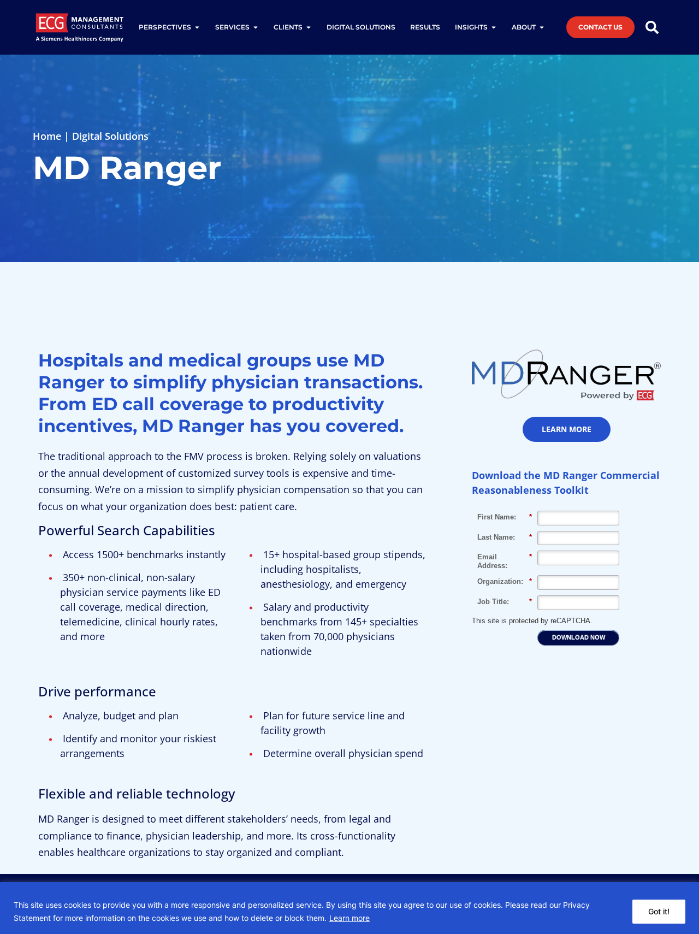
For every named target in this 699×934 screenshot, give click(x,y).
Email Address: (504, 561)
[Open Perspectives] (197, 27)
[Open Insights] (493, 27)
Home (47, 136)
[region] (349, 908)
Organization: (504, 581)
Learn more (349, 918)
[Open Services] (255, 27)
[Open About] (541, 27)
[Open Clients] (308, 27)
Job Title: (504, 602)
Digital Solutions (110, 136)
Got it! (659, 911)
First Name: (504, 517)
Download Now (578, 637)
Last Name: (504, 537)
